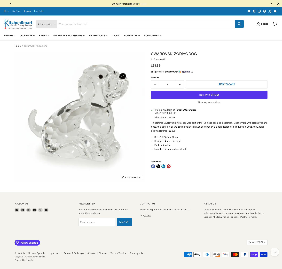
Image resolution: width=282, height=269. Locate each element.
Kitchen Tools (97, 35)
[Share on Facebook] (153, 166)
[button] (263, 24)
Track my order (137, 253)
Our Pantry (131, 35)
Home (18, 45)
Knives (43, 35)
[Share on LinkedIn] (163, 166)
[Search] (239, 24)
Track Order (39, 11)
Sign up (124, 221)
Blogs (6, 11)
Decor (115, 35)
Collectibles (151, 35)
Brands (8, 35)
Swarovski (159, 59)
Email (148, 215)
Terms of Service (118, 253)
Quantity (155, 77)
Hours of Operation (37, 253)
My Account (55, 253)
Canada (256, 242)
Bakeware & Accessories (68, 35)
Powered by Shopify (24, 260)
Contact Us (20, 253)
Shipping (91, 253)
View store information (165, 117)
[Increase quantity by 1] (180, 84)
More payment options (209, 102)
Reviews (27, 11)
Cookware (26, 35)
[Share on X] (158, 166)
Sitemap (103, 253)
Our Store (16, 11)
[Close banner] (278, 4)
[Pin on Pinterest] (169, 166)
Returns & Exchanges (74, 253)
